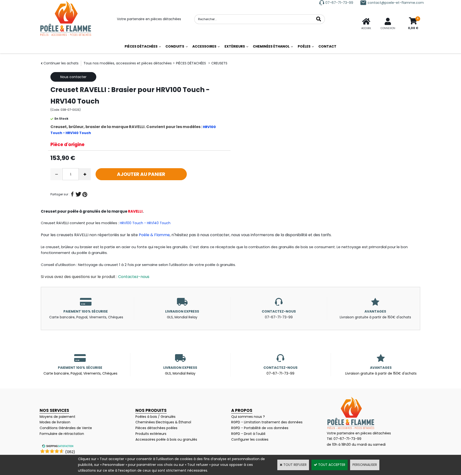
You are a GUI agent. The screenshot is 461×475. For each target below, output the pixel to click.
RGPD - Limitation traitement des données (267, 422)
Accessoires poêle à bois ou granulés (166, 439)
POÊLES (304, 46)
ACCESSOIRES (204, 46)
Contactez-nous (133, 276)
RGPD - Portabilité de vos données (259, 428)
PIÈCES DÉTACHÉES (141, 46)
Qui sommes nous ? (248, 416)
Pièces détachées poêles (156, 428)
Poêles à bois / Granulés (155, 416)
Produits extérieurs (150, 433)
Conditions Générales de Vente (66, 428)
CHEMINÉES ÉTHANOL (271, 46)
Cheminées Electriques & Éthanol (163, 422)
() (70, 452)
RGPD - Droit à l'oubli (248, 433)
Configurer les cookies (249, 439)
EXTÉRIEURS (234, 46)
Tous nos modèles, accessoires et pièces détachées (128, 63)
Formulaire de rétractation (62, 433)
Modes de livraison (55, 422)
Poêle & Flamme (154, 235)
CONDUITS (174, 46)
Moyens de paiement (57, 416)
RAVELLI (135, 211)
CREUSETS (219, 63)
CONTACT (327, 46)
